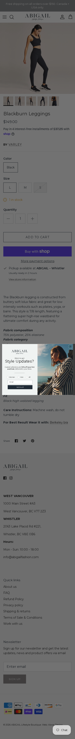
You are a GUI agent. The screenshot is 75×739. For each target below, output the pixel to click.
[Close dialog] (70, 346)
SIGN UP (20, 387)
